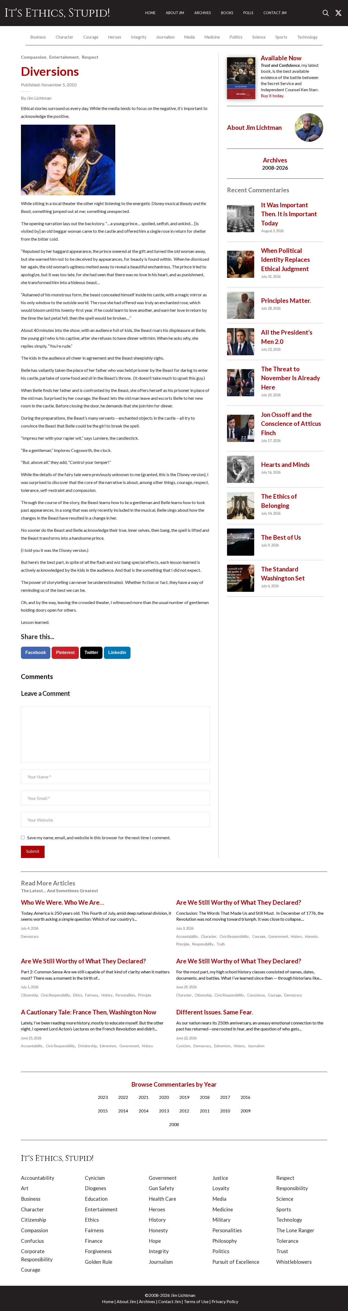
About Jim (126, 1301)
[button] (328, 13)
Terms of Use (196, 1301)
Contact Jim (169, 1301)
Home (108, 1301)
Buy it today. (272, 95)
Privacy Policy (225, 1301)
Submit (32, 851)
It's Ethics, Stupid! (57, 13)
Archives (147, 1301)
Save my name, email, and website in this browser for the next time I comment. (98, 837)
